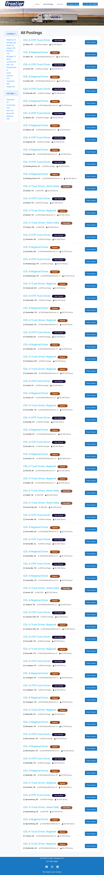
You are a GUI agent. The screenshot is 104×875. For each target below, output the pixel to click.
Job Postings (48, 4)
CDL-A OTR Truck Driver (36, 40)
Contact (60, 4)
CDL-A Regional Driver (35, 52)
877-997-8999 (52, 861)
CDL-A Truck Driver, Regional (39, 210)
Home (37, 4)
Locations (10, 34)
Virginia (10, 87)
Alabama (11, 40)
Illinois (10, 45)
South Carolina (9, 75)
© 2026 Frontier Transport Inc (52, 858)
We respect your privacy (52, 872)
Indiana (10, 48)
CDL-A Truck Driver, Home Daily (41, 186)
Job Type (10, 93)
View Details (91, 42)
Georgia (11, 43)
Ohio (9, 65)
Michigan (11, 56)
